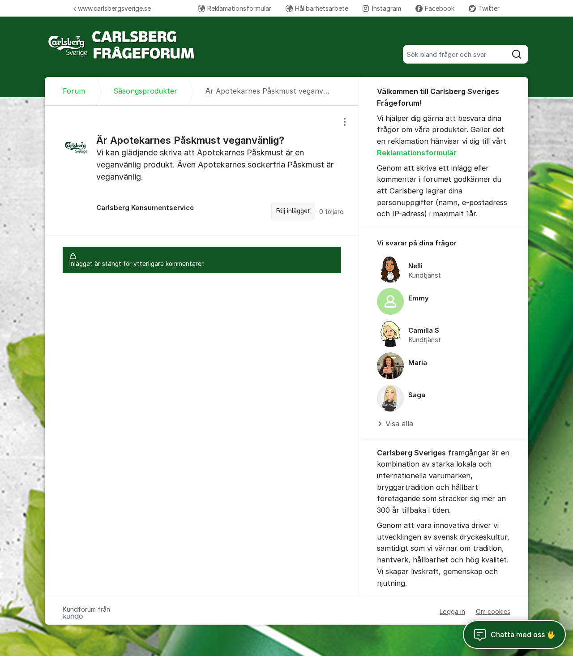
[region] (202, 170)
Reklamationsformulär (239, 8)
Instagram (386, 8)
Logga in (452, 611)
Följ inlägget (293, 210)
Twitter (489, 8)
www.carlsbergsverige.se (114, 8)
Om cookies (493, 611)
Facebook (439, 8)
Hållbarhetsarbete (321, 8)
